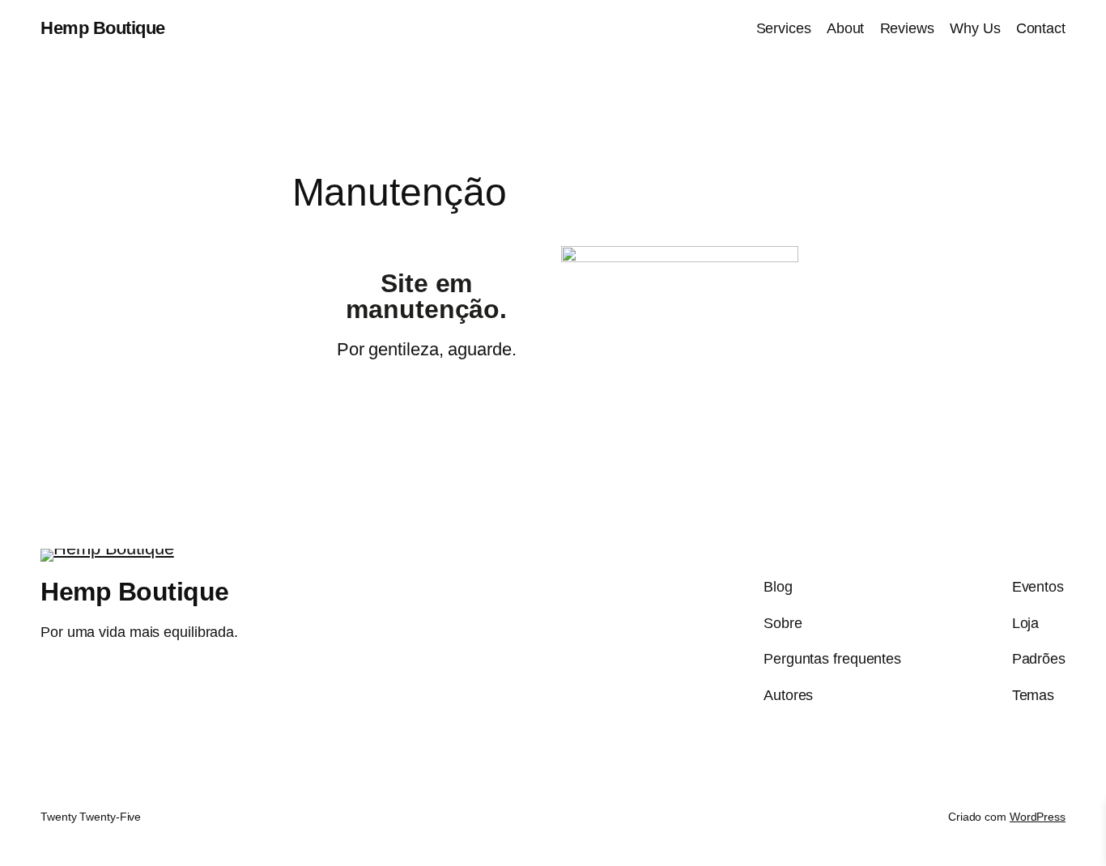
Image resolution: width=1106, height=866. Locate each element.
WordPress (1038, 816)
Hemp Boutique (102, 28)
